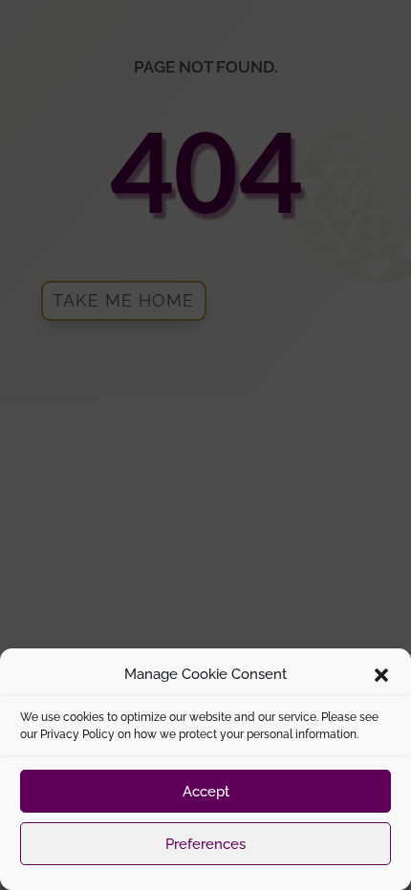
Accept (206, 791)
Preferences (205, 844)
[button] (381, 675)
